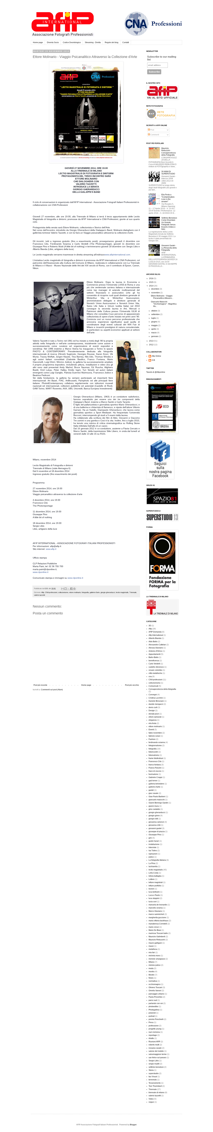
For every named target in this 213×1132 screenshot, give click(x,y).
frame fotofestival (156, 758)
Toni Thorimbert (155, 1086)
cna (150, 676)
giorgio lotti (153, 819)
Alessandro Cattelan (157, 645)
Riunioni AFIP (154, 1042)
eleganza (153, 720)
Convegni (153, 695)
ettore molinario (75, 592)
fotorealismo (154, 755)
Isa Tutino (153, 850)
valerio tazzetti (39, 595)
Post (152, 130)
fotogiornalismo (155, 745)
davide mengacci (156, 704)
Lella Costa (153, 873)
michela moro (154, 956)
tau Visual (153, 1076)
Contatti (125, 42)
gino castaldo (154, 809)
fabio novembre (155, 733)
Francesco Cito (155, 761)
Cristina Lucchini (156, 698)
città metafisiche (155, 673)
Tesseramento (155, 1083)
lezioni (151, 889)
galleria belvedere (156, 784)
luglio (153, 318)
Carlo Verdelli (154, 664)
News (151, 978)
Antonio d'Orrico (155, 651)
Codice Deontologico (72, 42)
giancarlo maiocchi (157, 800)
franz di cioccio (155, 771)
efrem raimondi (155, 717)
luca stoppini (154, 898)
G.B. (153, 360)
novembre (155, 293)
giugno (154, 322)
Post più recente (40, 685)
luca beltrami (154, 892)
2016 (151, 278)
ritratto (151, 1038)
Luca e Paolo (154, 895)
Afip (42, 592)
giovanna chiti (154, 825)
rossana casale (155, 1048)
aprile (154, 329)
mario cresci (154, 927)
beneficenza (154, 661)
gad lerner (153, 781)
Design (152, 710)
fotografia (85, 592)
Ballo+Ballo (153, 657)
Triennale (132, 592)
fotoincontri (153, 752)
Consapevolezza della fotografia (162, 689)
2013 (151, 341)
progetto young (155, 1029)
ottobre (154, 311)
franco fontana (155, 765)
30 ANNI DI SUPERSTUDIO (168, 172)
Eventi (151, 729)
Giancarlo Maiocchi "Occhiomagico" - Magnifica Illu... (164, 304)
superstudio (154, 1073)
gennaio (155, 336)
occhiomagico (154, 984)
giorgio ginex (154, 816)
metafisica (153, 949)
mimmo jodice (154, 965)
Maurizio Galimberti (157, 936)
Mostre (151, 975)
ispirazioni (153, 854)
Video (151, 1099)
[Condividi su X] (68, 588)
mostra (151, 971)
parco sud (153, 1000)
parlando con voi (156, 1003)
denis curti (153, 707)
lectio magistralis (122, 592)
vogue (151, 1102)
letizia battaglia (155, 876)
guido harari (154, 841)
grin (150, 838)
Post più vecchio (132, 685)
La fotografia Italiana (157, 860)
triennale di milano (156, 1092)
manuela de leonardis (158, 905)
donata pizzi (154, 714)
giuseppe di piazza (157, 831)
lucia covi (153, 902)
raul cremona (154, 1032)
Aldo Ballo (153, 641)
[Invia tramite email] (62, 588)
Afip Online (156, 356)
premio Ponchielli (156, 1019)
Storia (151, 1070)
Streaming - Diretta (93, 42)
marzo (154, 333)
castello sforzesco (156, 667)
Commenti (154, 135)
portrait (152, 1016)
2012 (151, 345)
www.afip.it (51, 549)
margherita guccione (157, 917)
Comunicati (153, 686)
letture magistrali (156, 882)
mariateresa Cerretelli (158, 924)
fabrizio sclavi (154, 736)
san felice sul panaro (157, 1057)
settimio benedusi (156, 1067)
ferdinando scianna (157, 742)
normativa (153, 981)
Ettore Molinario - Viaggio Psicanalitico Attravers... (162, 297)
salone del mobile (156, 1051)
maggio (154, 325)
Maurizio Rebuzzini (157, 940)
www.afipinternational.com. (117, 254)
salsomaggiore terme (158, 1054)
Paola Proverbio (155, 997)
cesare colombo (155, 670)
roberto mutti (154, 1045)
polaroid (152, 1013)
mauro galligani (155, 943)
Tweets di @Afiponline (155, 372)
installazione (154, 844)
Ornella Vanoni (155, 990)
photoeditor (153, 1006)
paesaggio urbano (156, 994)
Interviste (152, 847)
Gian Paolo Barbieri (157, 796)
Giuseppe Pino (155, 835)
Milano (151, 962)
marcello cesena (156, 908)
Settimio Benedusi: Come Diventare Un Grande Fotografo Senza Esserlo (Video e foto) (169, 223)
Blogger (133, 1125)
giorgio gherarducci (108, 592)
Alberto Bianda (155, 638)
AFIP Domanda (155, 632)
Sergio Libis (154, 1061)
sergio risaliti (154, 1064)
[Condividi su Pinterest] (74, 588)
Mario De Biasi (155, 930)
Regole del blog (111, 42)
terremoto (153, 1080)
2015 (151, 282)
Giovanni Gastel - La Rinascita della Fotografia (169, 247)
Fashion (152, 739)
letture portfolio (155, 886)
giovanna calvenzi (156, 822)
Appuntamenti (154, 654)
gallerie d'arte (95, 592)
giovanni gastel (155, 828)
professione (154, 1026)
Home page (38, 42)
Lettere (152, 879)
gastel (151, 790)
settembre (155, 314)
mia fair (152, 952)
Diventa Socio (53, 42)
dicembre (155, 289)
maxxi (151, 946)
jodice (151, 857)
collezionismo (63, 592)
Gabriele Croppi (155, 777)
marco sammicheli (156, 914)
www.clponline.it (40, 572)
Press (151, 1022)
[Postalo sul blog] (65, 588)
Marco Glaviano (155, 911)
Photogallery (154, 1010)
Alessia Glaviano (156, 648)
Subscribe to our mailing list (161, 58)
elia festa (152, 723)
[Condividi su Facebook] (71, 588)
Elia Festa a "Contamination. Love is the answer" (168, 198)
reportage (153, 1035)
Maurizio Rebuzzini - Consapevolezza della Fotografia (168, 151)
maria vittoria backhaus (158, 921)
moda (151, 968)
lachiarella (153, 866)
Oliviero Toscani (155, 987)
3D (150, 626)
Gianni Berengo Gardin (158, 803)
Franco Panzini (155, 768)
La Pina (152, 863)
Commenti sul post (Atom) (52, 690)
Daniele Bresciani (156, 701)
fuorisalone (153, 774)
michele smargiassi (157, 959)
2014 (151, 286)
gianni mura (154, 806)
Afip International (156, 635)
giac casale (153, 793)
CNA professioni (51, 592)
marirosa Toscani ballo (158, 933)
